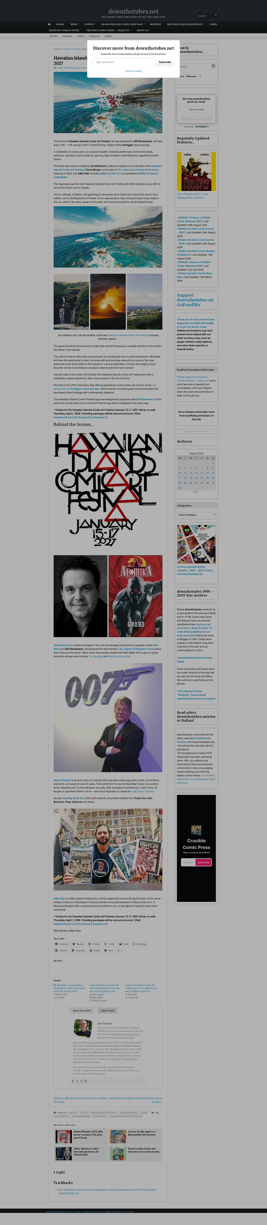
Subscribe (165, 62)
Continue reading (133, 70)
